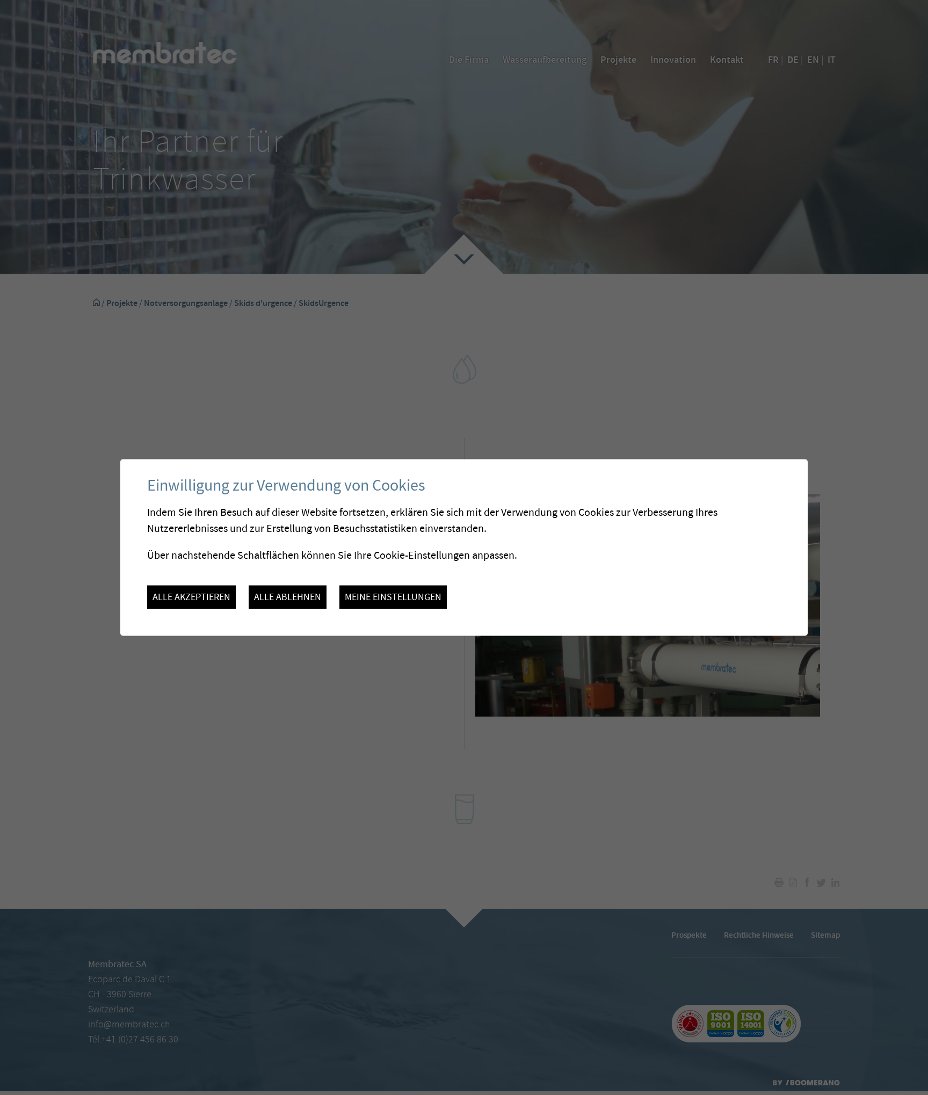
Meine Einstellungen (393, 596)
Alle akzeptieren (191, 596)
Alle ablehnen (287, 596)
